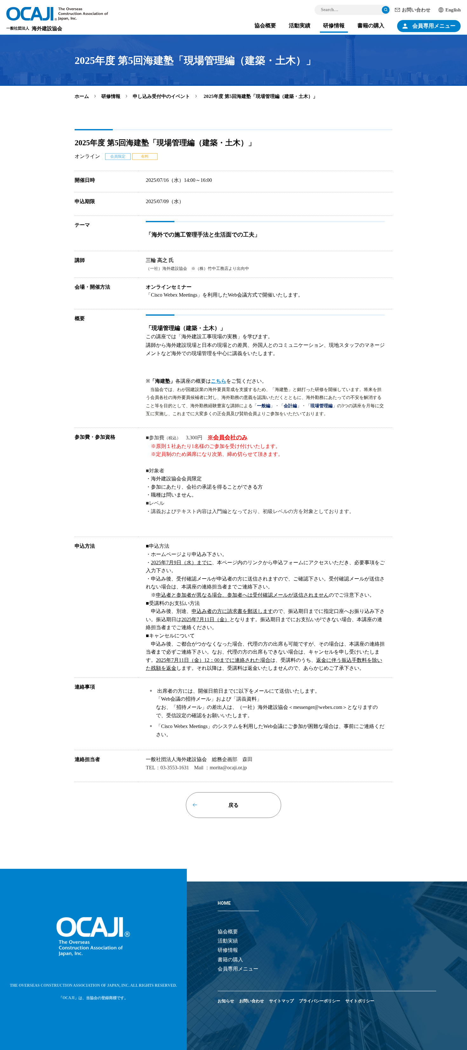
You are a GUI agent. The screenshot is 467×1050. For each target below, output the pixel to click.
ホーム (82, 96)
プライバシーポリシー (319, 1001)
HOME (224, 903)
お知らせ (226, 1001)
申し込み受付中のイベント (161, 96)
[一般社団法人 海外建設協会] (57, 14)
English (453, 9)
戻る (233, 805)
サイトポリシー (359, 1001)
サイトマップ (281, 1001)
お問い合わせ (416, 9)
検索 (385, 10)
